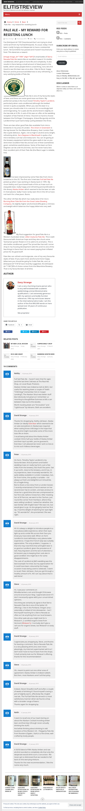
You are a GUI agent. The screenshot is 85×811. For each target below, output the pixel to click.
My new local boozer (19, 344)
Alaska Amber (18, 189)
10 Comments (40, 39)
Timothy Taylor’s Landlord (43, 101)
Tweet (25, 331)
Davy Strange (9, 39)
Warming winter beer (45, 354)
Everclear (32, 423)
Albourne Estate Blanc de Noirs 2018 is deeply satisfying (45, 1)
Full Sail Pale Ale (46, 179)
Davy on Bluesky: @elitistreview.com (68, 76)
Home (9, 22)
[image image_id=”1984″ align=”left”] (19, 56)
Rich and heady (17, 354)
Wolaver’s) (26, 623)
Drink (17, 22)
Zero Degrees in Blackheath (29, 135)
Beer (24, 22)
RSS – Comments (65, 39)
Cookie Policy (42, 807)
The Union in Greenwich (40, 128)
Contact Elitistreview (62, 73)
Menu (7, 14)
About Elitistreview (62, 71)
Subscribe (62, 63)
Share (8, 331)
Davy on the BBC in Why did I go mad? (68, 78)
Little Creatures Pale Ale (35, 237)
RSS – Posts (63, 33)
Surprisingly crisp (44, 344)
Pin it (45, 331)
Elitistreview (22, 7)
